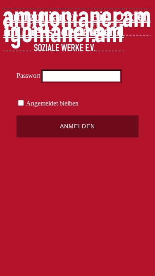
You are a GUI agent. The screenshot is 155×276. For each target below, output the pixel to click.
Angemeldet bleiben (52, 103)
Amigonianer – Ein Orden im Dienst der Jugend (76, 24)
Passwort (28, 75)
